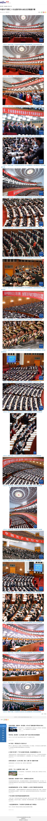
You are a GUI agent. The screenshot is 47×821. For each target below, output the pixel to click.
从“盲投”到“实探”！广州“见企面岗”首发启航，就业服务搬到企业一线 (25, 752)
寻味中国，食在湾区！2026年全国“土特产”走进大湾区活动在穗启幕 (24, 734)
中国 (9, 6)
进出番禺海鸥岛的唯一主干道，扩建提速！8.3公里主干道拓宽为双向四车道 (26, 787)
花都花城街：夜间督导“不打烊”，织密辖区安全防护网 (21, 778)
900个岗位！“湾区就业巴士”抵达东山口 (18, 743)
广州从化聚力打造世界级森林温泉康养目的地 (19, 796)
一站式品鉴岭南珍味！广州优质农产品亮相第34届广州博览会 (22, 804)
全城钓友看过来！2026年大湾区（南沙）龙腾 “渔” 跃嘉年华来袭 (23, 760)
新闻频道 (5, 6)
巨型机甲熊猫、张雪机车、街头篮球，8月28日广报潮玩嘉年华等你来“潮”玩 (26, 725)
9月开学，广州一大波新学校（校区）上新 (18, 769)
